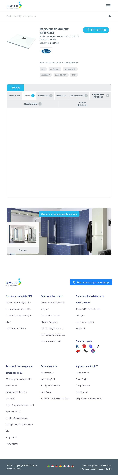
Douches (54, 42)
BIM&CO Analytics (49, 321)
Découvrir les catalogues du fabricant (59, 214)
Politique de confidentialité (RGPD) (96, 468)
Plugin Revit (11, 437)
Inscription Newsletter (51, 385)
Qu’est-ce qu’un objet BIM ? (18, 302)
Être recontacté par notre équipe (93, 282)
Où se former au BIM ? (16, 328)
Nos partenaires (83, 385)
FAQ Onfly (80, 328)
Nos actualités (47, 372)
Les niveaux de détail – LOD (18, 309)
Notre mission (82, 372)
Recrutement (82, 392)
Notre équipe (82, 379)
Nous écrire (46, 392)
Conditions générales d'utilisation (96, 465)
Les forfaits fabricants (51, 315)
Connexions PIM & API (51, 341)
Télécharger (96, 30)
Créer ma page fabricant (52, 328)
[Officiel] (15, 87)
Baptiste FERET (57, 36)
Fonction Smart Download (18, 417)
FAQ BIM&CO (12, 443)
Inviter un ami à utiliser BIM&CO (55, 398)
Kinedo (53, 39)
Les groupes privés (85, 321)
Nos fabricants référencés (53, 334)
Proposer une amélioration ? (89, 398)
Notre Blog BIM (48, 379)
